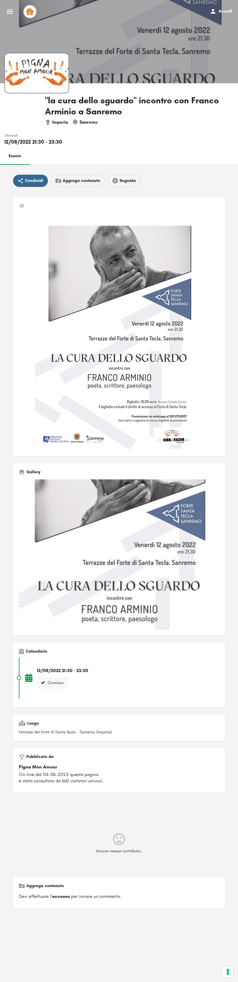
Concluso (55, 682)
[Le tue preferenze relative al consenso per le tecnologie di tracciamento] (227, 971)
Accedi (225, 11)
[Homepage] (31, 11)
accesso (61, 896)
